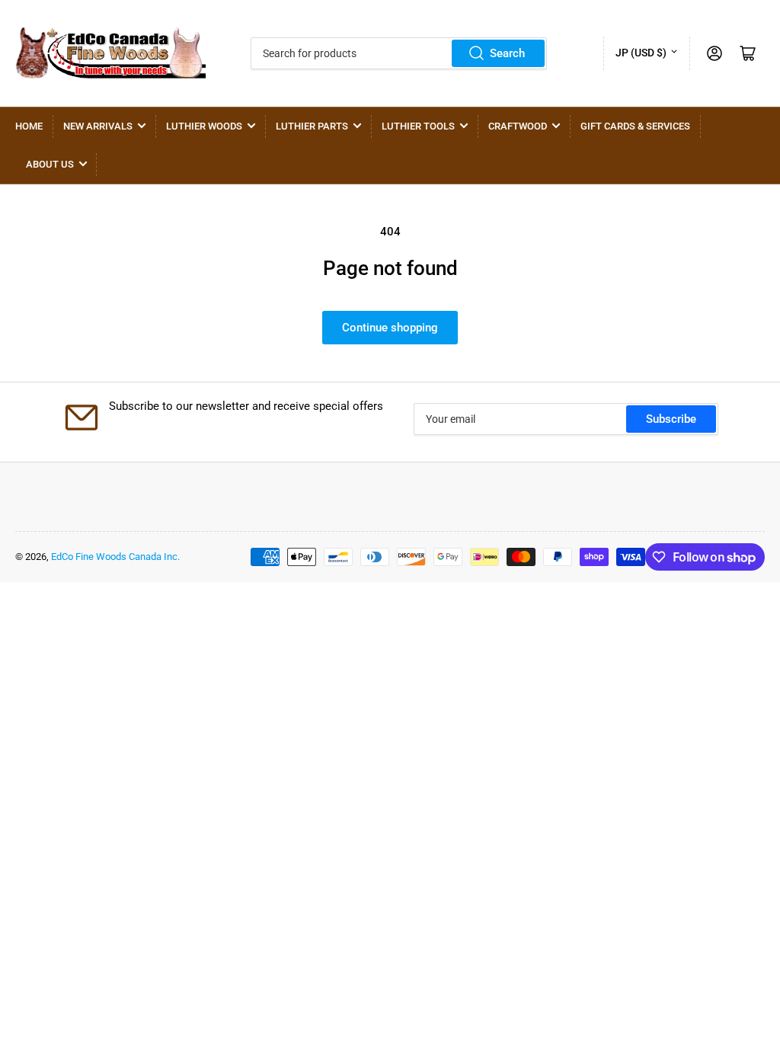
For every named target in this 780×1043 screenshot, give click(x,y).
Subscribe (671, 419)
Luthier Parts (312, 126)
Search (507, 53)
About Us (50, 164)
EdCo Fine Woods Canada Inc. (115, 556)
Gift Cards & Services (635, 126)
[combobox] (398, 53)
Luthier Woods (204, 126)
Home (29, 126)
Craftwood (517, 126)
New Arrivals (98, 126)
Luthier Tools (418, 126)
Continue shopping (390, 327)
